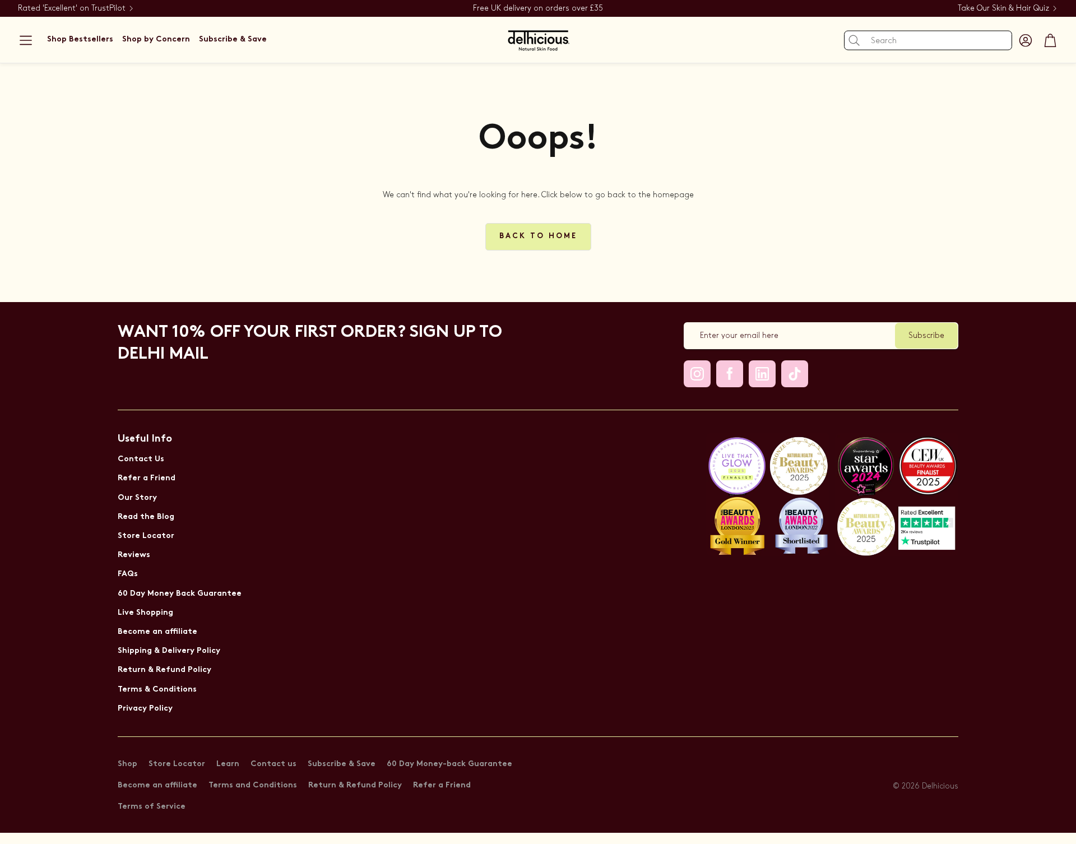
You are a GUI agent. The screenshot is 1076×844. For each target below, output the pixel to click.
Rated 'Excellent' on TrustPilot (72, 8)
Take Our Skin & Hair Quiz (1003, 8)
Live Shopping (145, 612)
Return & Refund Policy (164, 670)
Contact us (273, 764)
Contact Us (141, 459)
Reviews (134, 555)
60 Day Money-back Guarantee (449, 764)
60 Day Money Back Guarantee (180, 593)
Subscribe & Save (341, 764)
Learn (227, 764)
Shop (127, 764)
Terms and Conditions (252, 785)
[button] (26, 40)
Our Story (137, 498)
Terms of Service (151, 806)
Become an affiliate (157, 632)
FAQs (128, 574)
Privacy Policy (145, 708)
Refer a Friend (146, 478)
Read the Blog (146, 517)
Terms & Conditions (157, 689)
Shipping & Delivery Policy (169, 651)
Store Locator (146, 536)
